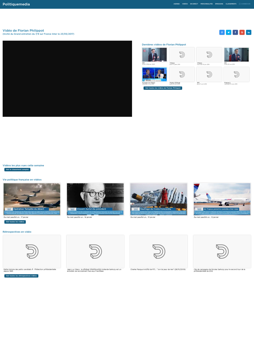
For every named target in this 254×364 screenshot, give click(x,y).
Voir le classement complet (17, 170)
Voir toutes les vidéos (15, 222)
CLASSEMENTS (231, 4)
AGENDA (177, 4)
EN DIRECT (194, 4)
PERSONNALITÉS (207, 4)
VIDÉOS (185, 4)
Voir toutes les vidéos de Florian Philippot (162, 88)
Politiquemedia (16, 4)
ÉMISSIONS (219, 4)
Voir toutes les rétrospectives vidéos (21, 276)
